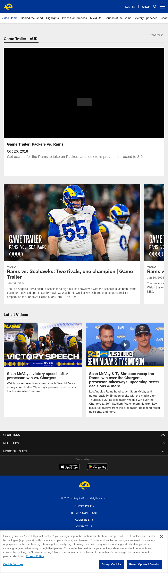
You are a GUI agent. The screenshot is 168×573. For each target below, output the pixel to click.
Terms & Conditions (84, 512)
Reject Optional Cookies (144, 564)
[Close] (161, 536)
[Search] (155, 6)
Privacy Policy (84, 505)
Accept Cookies (111, 564)
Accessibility (84, 519)
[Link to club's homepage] (8, 5)
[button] (84, 102)
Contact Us (84, 525)
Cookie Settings (13, 564)
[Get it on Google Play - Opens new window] (97, 468)
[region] (84, 551)
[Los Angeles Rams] (84, 485)
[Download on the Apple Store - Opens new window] (69, 466)
